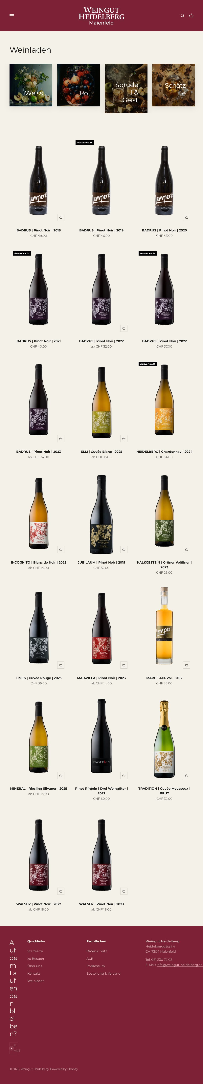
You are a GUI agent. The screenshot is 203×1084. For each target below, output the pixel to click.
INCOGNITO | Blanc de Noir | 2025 (38, 562)
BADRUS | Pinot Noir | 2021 (39, 341)
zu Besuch (35, 959)
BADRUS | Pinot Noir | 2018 (38, 230)
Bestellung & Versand (103, 973)
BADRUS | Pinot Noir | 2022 (101, 341)
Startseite (35, 951)
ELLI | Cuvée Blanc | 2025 (101, 452)
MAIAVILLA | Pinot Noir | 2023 (101, 678)
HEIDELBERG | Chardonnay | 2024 (164, 452)
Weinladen (36, 981)
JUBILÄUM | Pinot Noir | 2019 (101, 562)
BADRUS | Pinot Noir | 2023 (38, 452)
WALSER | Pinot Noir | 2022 (38, 904)
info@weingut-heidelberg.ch (180, 965)
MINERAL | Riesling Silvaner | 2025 (38, 788)
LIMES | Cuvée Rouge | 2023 (38, 678)
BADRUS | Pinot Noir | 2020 (164, 230)
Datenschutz (96, 951)
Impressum (95, 966)
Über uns (34, 966)
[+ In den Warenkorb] (60, 217)
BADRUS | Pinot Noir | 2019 (101, 230)
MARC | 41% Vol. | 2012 (164, 678)
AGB (89, 959)
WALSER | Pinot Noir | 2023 (101, 904)
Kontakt (33, 973)
